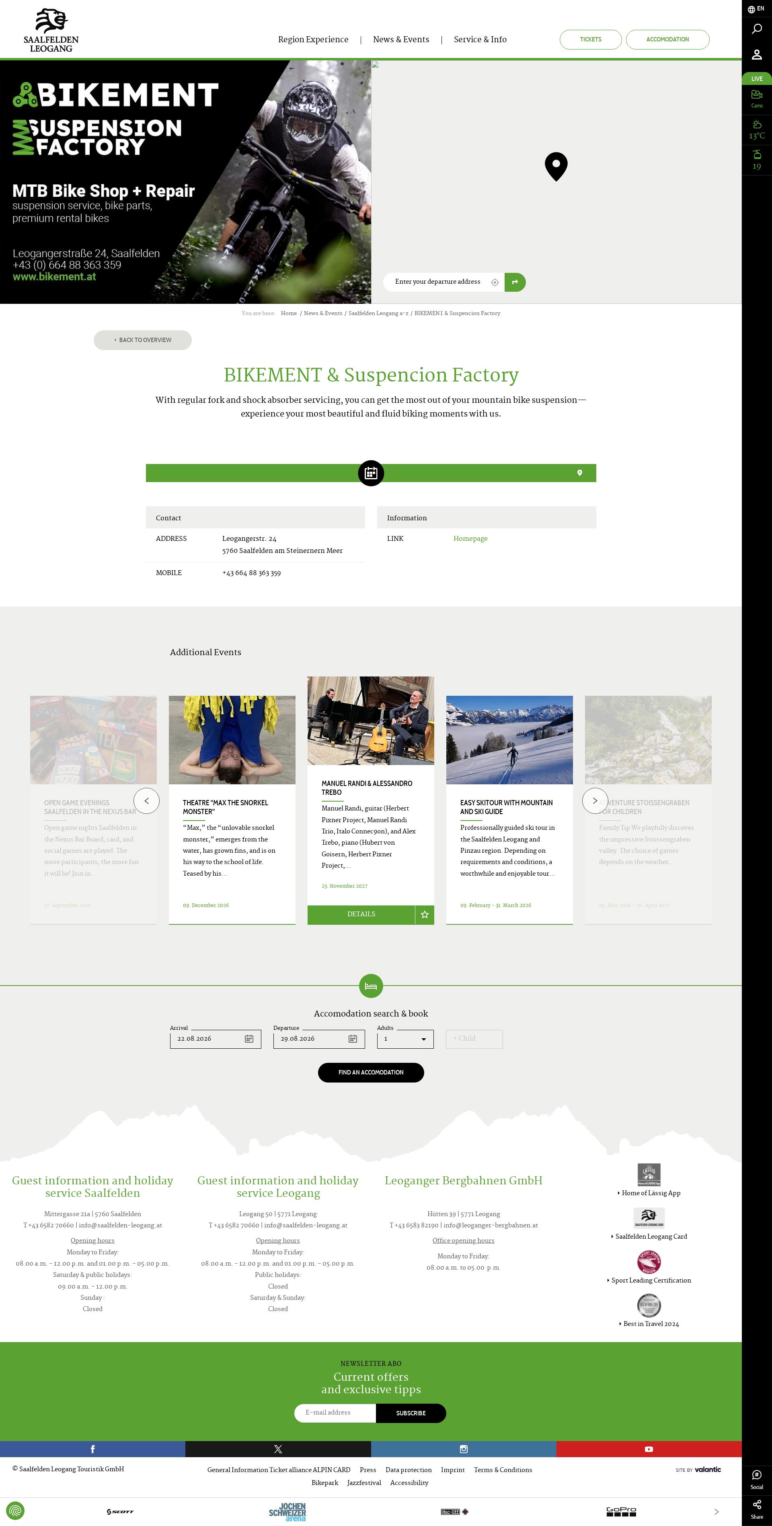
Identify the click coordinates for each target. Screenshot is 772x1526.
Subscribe (411, 1413)
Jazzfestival (364, 1484)
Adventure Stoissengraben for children (644, 807)
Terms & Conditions (503, 1471)
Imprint (453, 1471)
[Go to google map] (515, 282)
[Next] (595, 801)
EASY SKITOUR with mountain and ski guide (506, 807)
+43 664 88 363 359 (251, 573)
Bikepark (325, 1484)
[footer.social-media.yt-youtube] (649, 1449)
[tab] (757, 8)
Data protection (409, 1471)
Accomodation (668, 39)
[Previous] (146, 801)
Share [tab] (757, 1517)
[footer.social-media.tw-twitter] (278, 1449)
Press (368, 1471)
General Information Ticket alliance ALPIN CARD (279, 1471)
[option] (371, 810)
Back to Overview (144, 340)
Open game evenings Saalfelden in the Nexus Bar (90, 807)
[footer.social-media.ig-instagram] (463, 1449)
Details (361, 914)
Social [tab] (757, 1487)
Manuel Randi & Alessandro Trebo (367, 788)
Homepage (471, 539)
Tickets (591, 39)
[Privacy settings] (15, 1510)
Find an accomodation (371, 1072)
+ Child (464, 1039)
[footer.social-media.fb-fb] (92, 1449)
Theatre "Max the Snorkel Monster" (225, 807)
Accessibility (409, 1484)
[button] (495, 282)
